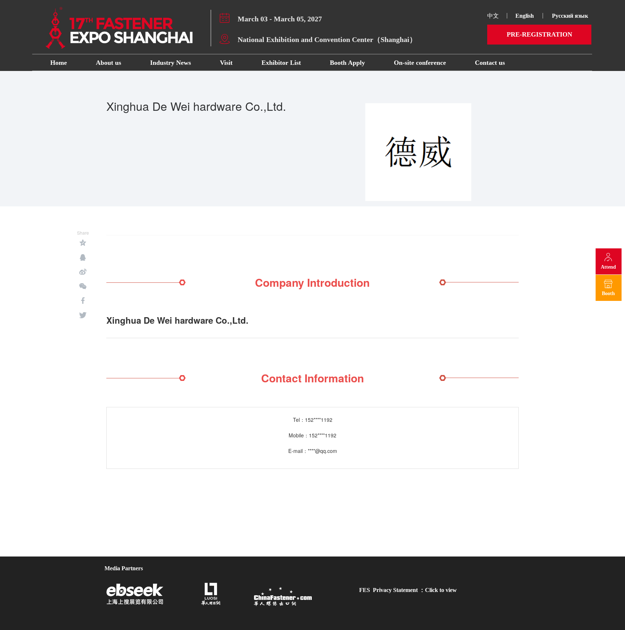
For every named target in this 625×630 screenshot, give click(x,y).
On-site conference (420, 62)
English (524, 16)
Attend (608, 267)
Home (58, 62)
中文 (493, 16)
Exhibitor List (281, 62)
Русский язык (571, 16)
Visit (226, 62)
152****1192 (318, 419)
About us (108, 62)
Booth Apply (347, 62)
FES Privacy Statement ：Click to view (408, 590)
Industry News (170, 62)
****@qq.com (322, 450)
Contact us (490, 62)
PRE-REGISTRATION (539, 34)
